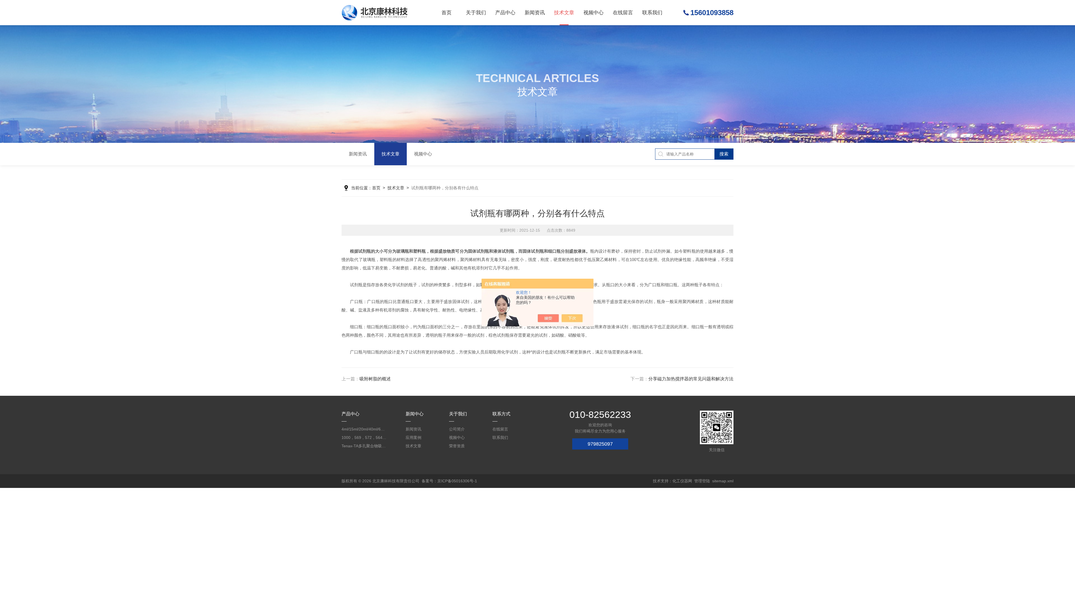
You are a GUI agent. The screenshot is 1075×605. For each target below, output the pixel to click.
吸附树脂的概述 (375, 378)
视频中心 (593, 12)
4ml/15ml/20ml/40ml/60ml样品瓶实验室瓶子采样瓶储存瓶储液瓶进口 (364, 429)
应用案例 (413, 437)
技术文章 (564, 12)
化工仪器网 (682, 481)
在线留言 (623, 12)
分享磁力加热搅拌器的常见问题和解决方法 (690, 378)
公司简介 (457, 429)
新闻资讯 (535, 12)
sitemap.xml (722, 481)
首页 (446, 12)
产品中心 (505, 12)
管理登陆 (702, 481)
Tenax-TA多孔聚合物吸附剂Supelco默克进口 (364, 446)
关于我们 (476, 12)
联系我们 (652, 12)
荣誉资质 (457, 446)
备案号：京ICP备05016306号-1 (449, 481)
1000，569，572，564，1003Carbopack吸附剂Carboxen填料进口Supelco (364, 437)
